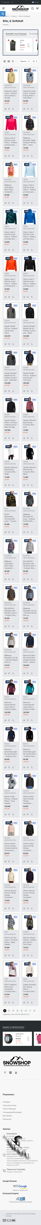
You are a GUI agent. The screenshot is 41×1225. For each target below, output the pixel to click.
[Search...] (32, 8)
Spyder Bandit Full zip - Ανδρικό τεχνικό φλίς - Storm (11, 329)
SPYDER (7, 320)
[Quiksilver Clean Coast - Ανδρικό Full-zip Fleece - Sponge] (11, 75)
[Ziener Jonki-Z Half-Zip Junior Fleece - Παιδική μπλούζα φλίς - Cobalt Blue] (29, 216)
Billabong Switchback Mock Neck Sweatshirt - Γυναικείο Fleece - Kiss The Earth (11, 188)
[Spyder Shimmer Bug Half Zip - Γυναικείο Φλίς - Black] (29, 452)
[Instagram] (10, 1072)
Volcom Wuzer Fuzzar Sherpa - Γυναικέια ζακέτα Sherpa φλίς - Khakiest (11, 847)
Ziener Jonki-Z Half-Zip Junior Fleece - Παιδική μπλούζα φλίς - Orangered (11, 282)
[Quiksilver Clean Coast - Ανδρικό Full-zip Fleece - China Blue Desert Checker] (29, 75)
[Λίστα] (8, 61)
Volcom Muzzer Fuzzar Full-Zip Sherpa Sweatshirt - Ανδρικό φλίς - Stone (10, 894)
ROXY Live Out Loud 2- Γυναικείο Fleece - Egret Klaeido (11, 941)
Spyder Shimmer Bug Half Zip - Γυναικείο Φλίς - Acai (29, 423)
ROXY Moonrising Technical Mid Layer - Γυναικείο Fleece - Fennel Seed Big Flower (11, 517)
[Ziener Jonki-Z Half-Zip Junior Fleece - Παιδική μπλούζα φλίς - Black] (29, 263)
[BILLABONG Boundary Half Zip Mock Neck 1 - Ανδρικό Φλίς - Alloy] (29, 546)
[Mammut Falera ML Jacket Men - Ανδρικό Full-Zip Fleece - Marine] (29, 640)
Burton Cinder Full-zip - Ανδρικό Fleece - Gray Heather (11, 799)
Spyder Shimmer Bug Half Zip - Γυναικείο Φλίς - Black (29, 470)
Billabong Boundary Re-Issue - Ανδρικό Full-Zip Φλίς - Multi (29, 517)
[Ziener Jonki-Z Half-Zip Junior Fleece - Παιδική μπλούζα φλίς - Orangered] (11, 263)
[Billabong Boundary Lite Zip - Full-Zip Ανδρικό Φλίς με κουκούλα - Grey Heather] (11, 640)
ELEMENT (26, 932)
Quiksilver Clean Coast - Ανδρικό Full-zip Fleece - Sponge (11, 94)
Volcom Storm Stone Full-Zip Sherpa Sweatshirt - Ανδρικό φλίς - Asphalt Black (28, 799)
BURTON (7, 790)
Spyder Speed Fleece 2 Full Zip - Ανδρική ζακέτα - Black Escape (11, 423)
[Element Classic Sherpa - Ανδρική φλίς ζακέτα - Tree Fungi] (29, 922)
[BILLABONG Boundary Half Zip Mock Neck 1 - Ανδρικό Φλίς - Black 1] (11, 593)
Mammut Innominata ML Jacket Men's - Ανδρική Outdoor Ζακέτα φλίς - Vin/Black (11, 705)
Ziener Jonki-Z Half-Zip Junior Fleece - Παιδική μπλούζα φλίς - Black (29, 282)
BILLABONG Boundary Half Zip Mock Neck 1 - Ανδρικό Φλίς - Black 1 (11, 611)
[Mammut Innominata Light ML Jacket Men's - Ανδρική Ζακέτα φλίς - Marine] (11, 734)
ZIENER (7, 132)
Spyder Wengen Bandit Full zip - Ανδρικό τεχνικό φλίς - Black (29, 329)
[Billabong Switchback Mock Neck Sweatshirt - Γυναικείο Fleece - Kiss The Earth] (11, 169)
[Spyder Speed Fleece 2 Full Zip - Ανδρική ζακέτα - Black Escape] (11, 404)
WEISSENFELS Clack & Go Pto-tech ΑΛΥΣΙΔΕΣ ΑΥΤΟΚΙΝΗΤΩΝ (20, 1035)
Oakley (25, 979)
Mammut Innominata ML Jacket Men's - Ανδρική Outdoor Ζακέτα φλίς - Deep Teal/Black (29, 705)
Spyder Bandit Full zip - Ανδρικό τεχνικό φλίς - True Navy (29, 376)
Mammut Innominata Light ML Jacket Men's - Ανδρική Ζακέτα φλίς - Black (29, 752)
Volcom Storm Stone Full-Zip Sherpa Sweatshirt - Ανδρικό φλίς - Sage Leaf (28, 847)
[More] (12, 2)
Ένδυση (14, 16)
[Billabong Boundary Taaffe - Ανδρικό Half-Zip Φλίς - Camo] (29, 122)
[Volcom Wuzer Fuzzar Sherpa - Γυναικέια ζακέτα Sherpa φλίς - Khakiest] (11, 828)
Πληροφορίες (8, 1094)
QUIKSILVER (8, 85)
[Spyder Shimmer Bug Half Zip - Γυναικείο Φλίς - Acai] (29, 404)
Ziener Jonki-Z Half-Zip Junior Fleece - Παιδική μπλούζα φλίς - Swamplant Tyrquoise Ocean (11, 235)
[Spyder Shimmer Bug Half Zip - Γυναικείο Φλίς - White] (11, 452)
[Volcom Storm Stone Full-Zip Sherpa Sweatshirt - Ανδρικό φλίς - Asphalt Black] (29, 781)
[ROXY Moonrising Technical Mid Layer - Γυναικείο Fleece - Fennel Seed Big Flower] (11, 498)
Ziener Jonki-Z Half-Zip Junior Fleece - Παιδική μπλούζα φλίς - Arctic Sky (29, 188)
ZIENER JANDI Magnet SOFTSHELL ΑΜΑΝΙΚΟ (22, 42)
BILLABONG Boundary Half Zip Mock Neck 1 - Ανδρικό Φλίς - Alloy (29, 564)
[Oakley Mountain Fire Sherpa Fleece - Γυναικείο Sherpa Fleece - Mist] (29, 969)
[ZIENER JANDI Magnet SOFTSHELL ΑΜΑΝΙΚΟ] (12, 45)
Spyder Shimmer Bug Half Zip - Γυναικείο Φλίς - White (11, 470)
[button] (20, 50)
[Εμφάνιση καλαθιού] (37, 8)
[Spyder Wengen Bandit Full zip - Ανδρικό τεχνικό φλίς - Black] (29, 310)
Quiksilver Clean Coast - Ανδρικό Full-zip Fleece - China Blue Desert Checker (29, 94)
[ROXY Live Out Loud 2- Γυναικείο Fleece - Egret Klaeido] (11, 922)
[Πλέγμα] (4, 61)
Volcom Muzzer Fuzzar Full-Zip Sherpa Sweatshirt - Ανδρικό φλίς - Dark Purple (29, 894)
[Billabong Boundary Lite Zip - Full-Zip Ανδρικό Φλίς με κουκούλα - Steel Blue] (29, 593)
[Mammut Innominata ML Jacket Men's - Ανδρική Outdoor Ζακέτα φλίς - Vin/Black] (11, 687)
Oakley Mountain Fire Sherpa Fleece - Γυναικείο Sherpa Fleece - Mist (29, 988)
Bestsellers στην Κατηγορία (16, 34)
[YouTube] (16, 1072)
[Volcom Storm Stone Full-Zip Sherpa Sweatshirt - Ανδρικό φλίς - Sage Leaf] (29, 828)
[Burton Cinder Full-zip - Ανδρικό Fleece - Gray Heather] (11, 781)
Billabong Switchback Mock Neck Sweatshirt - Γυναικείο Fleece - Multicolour (11, 564)
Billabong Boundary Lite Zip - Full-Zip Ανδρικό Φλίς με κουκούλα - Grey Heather (11, 658)
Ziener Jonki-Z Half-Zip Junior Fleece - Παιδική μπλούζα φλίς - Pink (11, 141)
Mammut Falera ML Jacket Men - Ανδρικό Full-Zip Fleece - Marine (29, 658)
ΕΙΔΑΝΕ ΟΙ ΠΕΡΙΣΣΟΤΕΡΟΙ (13, 1027)
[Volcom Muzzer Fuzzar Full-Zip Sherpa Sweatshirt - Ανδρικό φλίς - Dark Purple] (29, 875)
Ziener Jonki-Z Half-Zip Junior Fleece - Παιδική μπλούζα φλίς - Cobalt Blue (29, 235)
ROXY (6, 508)
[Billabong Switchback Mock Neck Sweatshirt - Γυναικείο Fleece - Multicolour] (11, 546)
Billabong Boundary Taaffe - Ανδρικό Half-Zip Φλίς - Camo (29, 141)
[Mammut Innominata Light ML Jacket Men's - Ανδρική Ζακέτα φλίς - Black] (29, 734)
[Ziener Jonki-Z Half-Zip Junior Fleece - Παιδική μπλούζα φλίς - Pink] (11, 122)
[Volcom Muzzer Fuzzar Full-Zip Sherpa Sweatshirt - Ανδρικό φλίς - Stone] (11, 875)
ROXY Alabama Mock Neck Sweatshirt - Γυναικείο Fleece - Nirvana (11, 988)
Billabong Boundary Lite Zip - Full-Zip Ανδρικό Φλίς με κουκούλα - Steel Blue (29, 611)
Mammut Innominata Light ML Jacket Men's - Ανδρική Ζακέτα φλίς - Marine (11, 752)
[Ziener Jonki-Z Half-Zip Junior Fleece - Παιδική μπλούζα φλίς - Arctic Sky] (29, 169)
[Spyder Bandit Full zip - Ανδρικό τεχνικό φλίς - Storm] (11, 310)
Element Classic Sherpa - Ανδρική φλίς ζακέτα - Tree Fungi (29, 941)
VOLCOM (26, 790)
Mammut (25, 649)
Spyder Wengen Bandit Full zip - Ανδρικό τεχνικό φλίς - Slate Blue (11, 376)
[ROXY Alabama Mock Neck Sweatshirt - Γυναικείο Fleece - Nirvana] (11, 969)
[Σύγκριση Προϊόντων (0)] (12, 61)
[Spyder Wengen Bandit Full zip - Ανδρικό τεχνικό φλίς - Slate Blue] (11, 357)
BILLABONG (26, 132)
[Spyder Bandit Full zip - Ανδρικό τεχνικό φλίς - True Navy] (29, 357)
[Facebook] (5, 1072)
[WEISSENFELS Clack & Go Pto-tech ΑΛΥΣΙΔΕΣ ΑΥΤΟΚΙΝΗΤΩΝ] (9, 1039)
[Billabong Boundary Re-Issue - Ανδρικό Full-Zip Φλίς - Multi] (29, 498)
